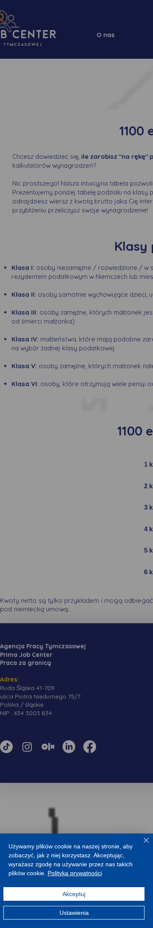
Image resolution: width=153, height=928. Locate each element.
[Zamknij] (141, 845)
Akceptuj (73, 894)
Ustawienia (74, 912)
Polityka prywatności (75, 873)
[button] (33, 415)
